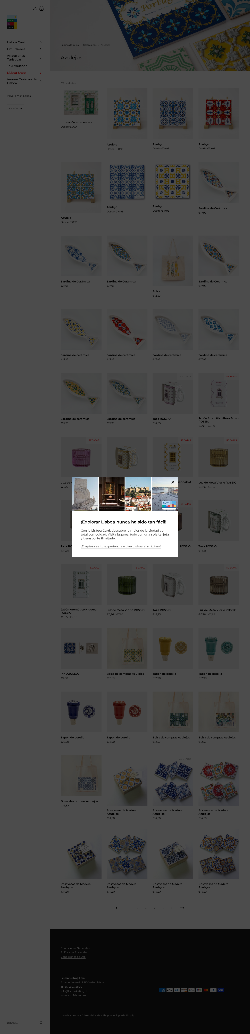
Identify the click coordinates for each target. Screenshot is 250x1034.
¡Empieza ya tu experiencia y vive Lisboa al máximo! (121, 546)
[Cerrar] (173, 482)
